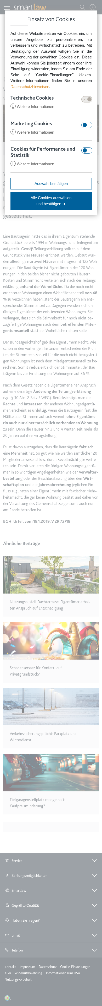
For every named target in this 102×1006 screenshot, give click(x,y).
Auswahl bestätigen (51, 183)
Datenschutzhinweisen (29, 86)
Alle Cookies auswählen (51, 200)
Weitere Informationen (33, 106)
